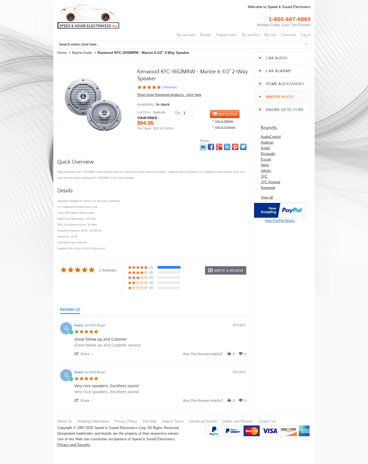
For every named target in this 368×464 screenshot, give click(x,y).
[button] (225, 270)
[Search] (306, 44)
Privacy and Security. (74, 445)
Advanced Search (203, 421)
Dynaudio (268, 154)
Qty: (178, 113)
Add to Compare (225, 127)
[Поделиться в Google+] (219, 147)
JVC (264, 176)
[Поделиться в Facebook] (211, 147)
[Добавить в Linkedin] (227, 147)
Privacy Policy (125, 421)
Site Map (150, 421)
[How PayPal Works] (280, 206)
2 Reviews (169, 87)
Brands (205, 35)
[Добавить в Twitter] (243, 147)
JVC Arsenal (270, 182)
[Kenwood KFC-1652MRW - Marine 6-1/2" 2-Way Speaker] (93, 72)
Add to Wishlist (224, 121)
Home (62, 53)
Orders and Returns (237, 421)
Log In (306, 35)
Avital (265, 148)
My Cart (270, 35)
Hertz (265, 165)
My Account (186, 35)
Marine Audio (82, 53)
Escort (266, 159)
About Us (64, 421)
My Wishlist (250, 35)
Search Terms (173, 421)
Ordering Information (93, 421)
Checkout (288, 35)
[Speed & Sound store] (88, 16)
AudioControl (271, 137)
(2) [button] (151, 267)
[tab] (70, 310)
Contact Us (267, 421)
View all (267, 197)
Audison (267, 142)
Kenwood (268, 188)
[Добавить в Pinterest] (235, 147)
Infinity (266, 171)
